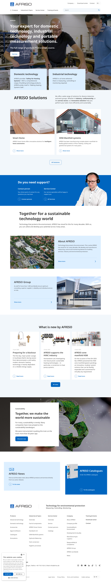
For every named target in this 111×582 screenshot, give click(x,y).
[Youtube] (85, 565)
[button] (13, 578)
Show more (20, 151)
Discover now (21, 439)
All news (55, 384)
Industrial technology (16, 520)
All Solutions (56, 162)
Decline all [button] (19, 574)
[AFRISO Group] (79, 293)
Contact (92, 3)
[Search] (99, 10)
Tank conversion (34, 542)
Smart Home (19, 138)
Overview (32, 520)
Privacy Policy (61, 577)
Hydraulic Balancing (35, 538)
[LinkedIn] (89, 565)
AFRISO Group (22, 282)
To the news (16, 484)
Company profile (72, 523)
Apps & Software (15, 531)
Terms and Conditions (73, 577)
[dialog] (14, 566)
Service (50, 523)
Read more (19, 376)
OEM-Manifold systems (70, 138)
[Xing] (100, 565)
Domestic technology (16, 523)
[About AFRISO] (32, 252)
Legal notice (51, 577)
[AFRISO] (21, 4)
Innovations (13, 538)
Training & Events (91, 516)
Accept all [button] (8, 574)
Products (26, 54)
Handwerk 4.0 (33, 531)
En (98, 3)
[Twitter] (96, 565)
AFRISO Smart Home (35, 527)
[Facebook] (82, 565)
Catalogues (13, 534)
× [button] (23, 554)
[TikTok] (92, 565)
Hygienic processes (35, 546)
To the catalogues (89, 490)
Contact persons (27, 199)
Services (14, 54)
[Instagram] (78, 565)
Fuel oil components (35, 523)
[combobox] (21, 554)
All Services (51, 199)
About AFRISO (66, 241)
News (68, 555)
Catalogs (50, 531)
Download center (82, 3)
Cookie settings (86, 577)
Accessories (13, 527)
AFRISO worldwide (72, 552)
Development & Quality (74, 533)
